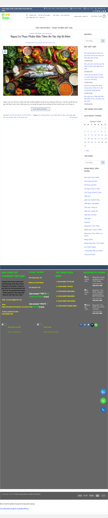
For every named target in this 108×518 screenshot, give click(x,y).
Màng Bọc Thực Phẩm (92, 226)
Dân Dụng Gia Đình (90, 181)
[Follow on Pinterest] (103, 11)
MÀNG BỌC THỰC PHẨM (93, 230)
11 (88, 135)
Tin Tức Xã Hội (47, 33)
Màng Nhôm (88, 239)
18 (88, 139)
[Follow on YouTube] (105, 11)
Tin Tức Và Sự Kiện (44, 15)
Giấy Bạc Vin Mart (90, 215)
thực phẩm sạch (11, 117)
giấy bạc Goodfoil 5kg (92, 200)
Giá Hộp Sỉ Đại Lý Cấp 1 (92, 189)
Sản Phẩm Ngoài (90, 247)
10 (85, 135)
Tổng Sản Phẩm (89, 254)
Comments (74, 117)
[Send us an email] (99, 11)
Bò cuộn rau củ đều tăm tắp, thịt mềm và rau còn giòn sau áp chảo (94, 98)
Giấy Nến (87, 218)
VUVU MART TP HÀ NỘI (66, 281)
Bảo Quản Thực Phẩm (91, 177)
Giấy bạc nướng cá (90, 207)
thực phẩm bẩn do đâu (57, 115)
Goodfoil (87, 222)
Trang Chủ (32, 15)
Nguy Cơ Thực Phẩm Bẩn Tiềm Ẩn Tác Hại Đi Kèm (40, 36)
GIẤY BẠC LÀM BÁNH (91, 203)
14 (99, 135)
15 (102, 135)
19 (92, 139)
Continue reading (40, 109)
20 (95, 139)
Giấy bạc (87, 196)
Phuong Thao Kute (48, 42)
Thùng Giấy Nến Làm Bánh (93, 251)
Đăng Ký (42, 17)
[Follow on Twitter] (97, 11)
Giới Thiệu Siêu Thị (32, 17)
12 (92, 135)
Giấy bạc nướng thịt (91, 211)
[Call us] (101, 11)
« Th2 (86, 151)
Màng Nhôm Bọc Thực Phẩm (94, 243)
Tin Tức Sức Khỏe (35, 33)
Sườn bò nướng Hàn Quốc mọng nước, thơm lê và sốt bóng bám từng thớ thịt (93, 88)
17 (85, 139)
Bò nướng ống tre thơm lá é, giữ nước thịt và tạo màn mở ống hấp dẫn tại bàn (94, 55)
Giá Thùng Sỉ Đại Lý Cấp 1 (93, 192)
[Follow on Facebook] (93, 11)
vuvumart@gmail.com (14, 300)
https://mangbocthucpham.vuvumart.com (17, 307)
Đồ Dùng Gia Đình (90, 185)
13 (95, 135)
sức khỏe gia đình (44, 115)
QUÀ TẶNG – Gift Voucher (61, 15)
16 (105, 135)
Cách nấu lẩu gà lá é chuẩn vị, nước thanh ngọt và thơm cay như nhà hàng (94, 77)
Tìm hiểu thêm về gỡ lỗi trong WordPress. (14, 509)
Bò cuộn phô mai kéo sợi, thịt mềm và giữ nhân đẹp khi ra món (94, 66)
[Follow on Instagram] (95, 11)
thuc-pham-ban (22, 117)
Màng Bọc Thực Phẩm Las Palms (93, 234)
